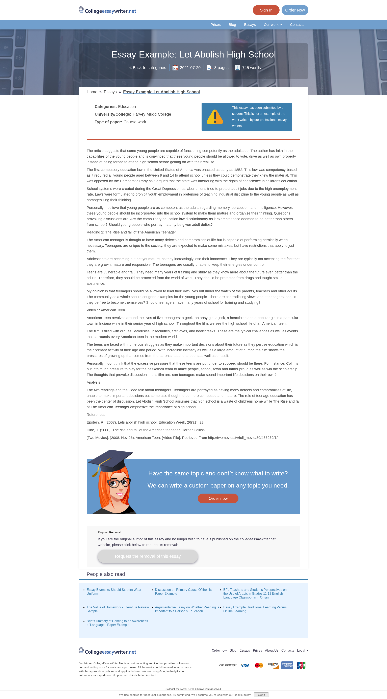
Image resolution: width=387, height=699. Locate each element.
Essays (250, 25)
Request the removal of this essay (148, 556)
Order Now (295, 10)
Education (127, 106)
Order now (218, 498)
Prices (216, 25)
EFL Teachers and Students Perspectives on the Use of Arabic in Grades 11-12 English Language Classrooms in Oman (255, 593)
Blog (232, 25)
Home (93, 92)
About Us (271, 650)
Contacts (297, 25)
